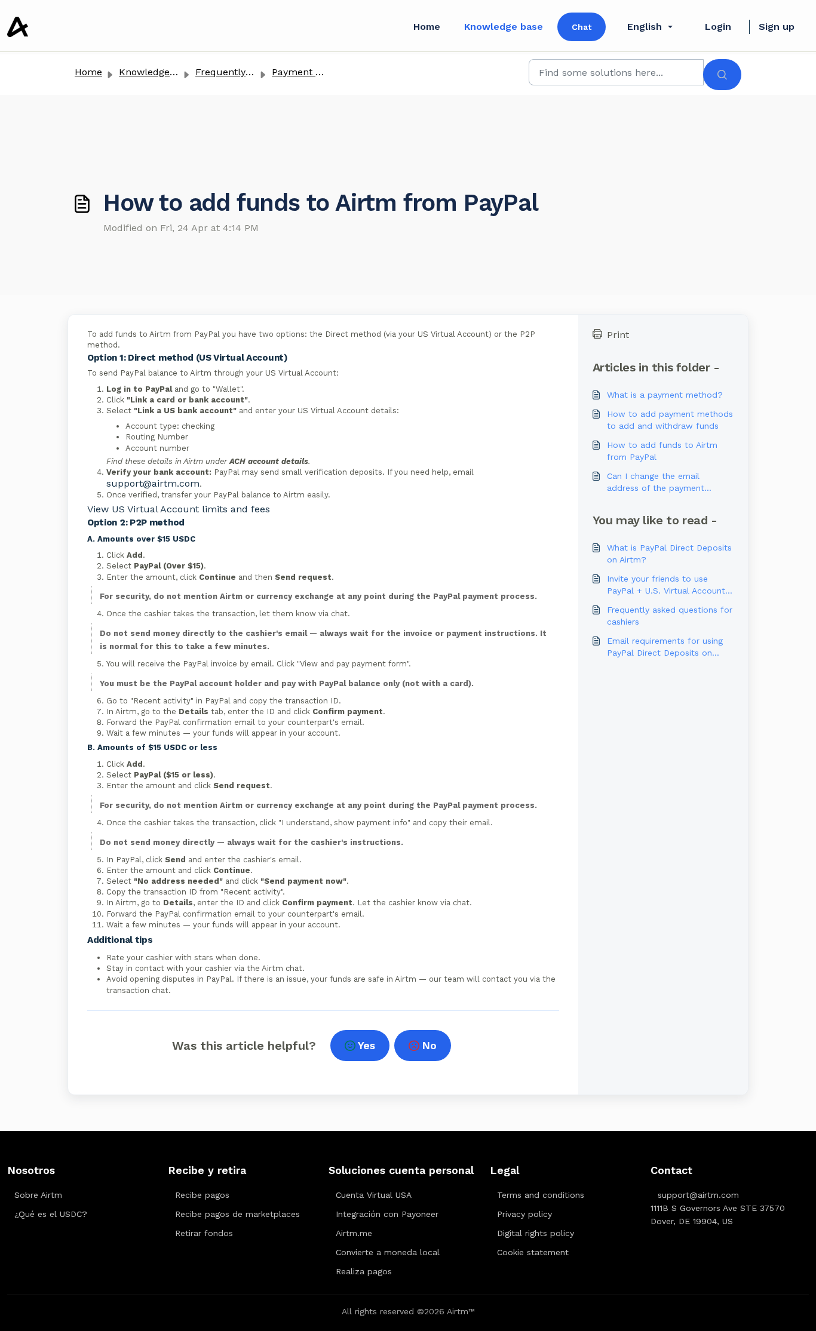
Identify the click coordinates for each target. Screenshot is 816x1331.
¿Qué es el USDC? (50, 1214)
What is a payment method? (665, 394)
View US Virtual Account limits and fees (178, 509)
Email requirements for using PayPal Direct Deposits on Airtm (665, 647)
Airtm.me (354, 1233)
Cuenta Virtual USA (374, 1195)
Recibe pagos (202, 1195)
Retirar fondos (204, 1233)
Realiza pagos (364, 1271)
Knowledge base (503, 26)
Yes (366, 1045)
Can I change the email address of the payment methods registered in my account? (658, 482)
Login (718, 26)
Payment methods (314, 72)
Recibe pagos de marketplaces (237, 1214)
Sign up (776, 26)
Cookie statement (533, 1252)
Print (618, 334)
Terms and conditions (540, 1195)
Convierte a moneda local (388, 1252)
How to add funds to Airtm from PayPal (662, 451)
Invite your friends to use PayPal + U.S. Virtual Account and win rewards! (666, 585)
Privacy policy (524, 1214)
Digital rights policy (535, 1233)
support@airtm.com (153, 483)
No (429, 1045)
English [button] (644, 26)
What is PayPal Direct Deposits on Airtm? (669, 553)
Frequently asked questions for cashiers (669, 615)
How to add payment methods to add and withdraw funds (670, 420)
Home (426, 26)
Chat (581, 27)
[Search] (722, 74)
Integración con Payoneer (387, 1214)
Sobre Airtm (38, 1195)
